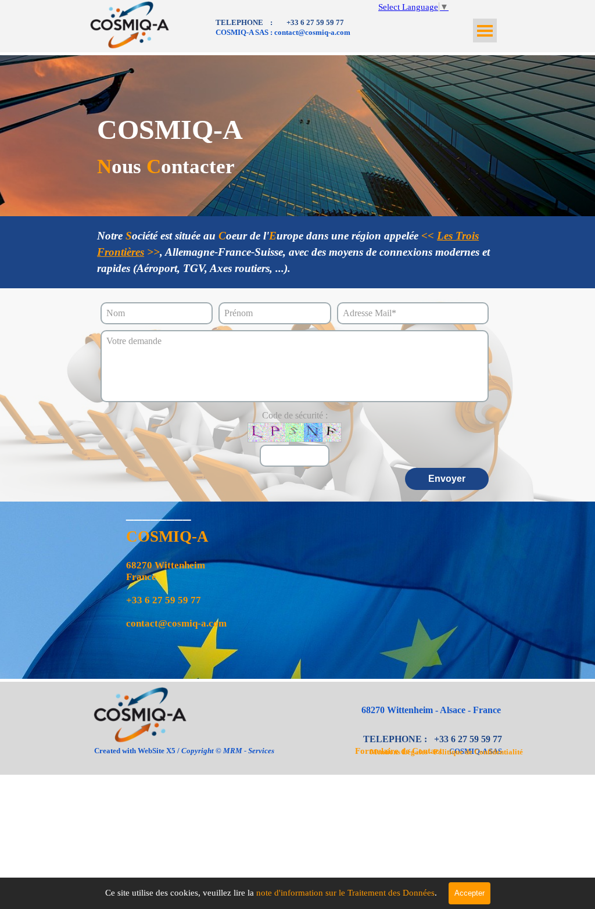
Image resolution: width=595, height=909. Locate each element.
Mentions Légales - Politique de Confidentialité (446, 751)
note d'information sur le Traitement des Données (344, 892)
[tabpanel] (326, 27)
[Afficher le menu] (485, 30)
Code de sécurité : (295, 415)
